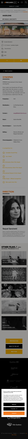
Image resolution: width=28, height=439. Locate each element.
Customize (13, 408)
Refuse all (14, 404)
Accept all (14, 413)
